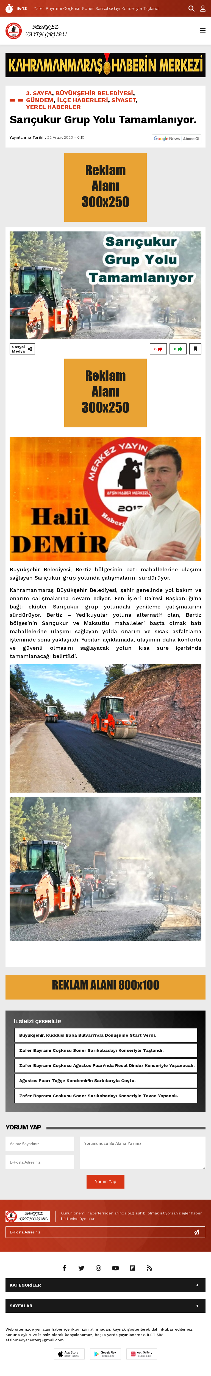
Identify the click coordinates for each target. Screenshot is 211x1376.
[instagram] (98, 1268)
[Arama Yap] (189, 8)
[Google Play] (105, 1353)
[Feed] (149, 1268)
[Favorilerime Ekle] (195, 348)
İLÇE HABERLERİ (82, 100)
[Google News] (176, 138)
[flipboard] (132, 1268)
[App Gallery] (141, 1353)
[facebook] (64, 1268)
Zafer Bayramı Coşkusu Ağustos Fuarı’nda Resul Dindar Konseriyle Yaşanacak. (107, 1065)
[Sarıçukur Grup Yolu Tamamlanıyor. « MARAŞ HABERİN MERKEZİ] (37, 30)
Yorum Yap (105, 1181)
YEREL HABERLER (53, 106)
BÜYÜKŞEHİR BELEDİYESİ (94, 93)
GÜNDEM (40, 100)
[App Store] (69, 1353)
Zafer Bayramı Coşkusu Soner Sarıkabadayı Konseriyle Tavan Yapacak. (98, 1095)
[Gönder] (198, 1232)
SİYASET (124, 100)
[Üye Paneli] (200, 8)
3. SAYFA (39, 93)
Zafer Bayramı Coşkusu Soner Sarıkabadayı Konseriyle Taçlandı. (91, 1050)
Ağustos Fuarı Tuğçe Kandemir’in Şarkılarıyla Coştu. (77, 1080)
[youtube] (115, 1268)
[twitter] (81, 1268)
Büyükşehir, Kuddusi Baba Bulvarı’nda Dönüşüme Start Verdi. (87, 1035)
